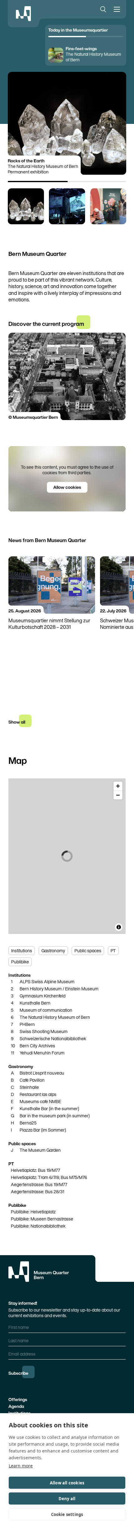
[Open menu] (118, 9)
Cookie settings (67, 1514)
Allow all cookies (67, 1483)
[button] (25, 206)
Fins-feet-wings (81, 48)
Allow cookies (67, 487)
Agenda (16, 1406)
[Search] (102, 9)
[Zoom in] (117, 786)
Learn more (21, 1466)
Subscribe (18, 1373)
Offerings (17, 1399)
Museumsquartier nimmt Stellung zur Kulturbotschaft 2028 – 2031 (49, 624)
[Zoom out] (117, 795)
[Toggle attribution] (118, 927)
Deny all (67, 1498)
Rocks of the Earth (26, 160)
